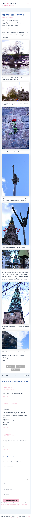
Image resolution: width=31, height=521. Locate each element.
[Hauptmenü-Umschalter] (28, 3)
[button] (10, 366)
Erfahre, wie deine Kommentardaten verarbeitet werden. (14, 504)
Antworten (5, 396)
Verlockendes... (8, 434)
